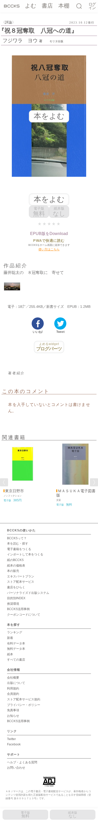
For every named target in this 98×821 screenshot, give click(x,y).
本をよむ (49, 199)
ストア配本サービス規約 (23, 699)
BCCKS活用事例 (18, 609)
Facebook (14, 744)
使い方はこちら (49, 249)
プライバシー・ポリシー (23, 705)
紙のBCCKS (15, 560)
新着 (10, 638)
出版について (16, 683)
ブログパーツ (49, 346)
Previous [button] (4, 482)
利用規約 (13, 688)
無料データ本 (16, 649)
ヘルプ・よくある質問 (22, 762)
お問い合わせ (16, 767)
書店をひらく (16, 587)
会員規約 (13, 694)
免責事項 (13, 710)
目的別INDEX (16, 598)
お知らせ (13, 716)
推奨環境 (13, 604)
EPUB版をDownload (49, 233)
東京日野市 (14, 491)
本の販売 (13, 571)
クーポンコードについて (23, 614)
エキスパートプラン (20, 576)
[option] (23, 473)
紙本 (10, 654)
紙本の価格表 (16, 565)
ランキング (14, 632)
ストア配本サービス (20, 582)
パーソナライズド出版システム (28, 593)
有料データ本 (16, 643)
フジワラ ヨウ (20, 40)
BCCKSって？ (17, 538)
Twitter (11, 739)
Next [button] (94, 482)
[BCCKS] (12, 6)
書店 (47, 6)
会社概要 (13, 677)
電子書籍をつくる (19, 549)
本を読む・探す (17, 543)
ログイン (91, 6)
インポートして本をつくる (25, 554)
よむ (30, 6)
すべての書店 (16, 659)
